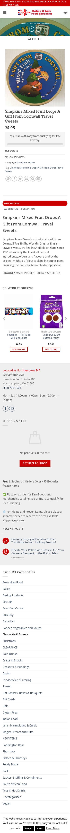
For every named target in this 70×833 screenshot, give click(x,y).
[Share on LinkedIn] (39, 178)
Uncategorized (12, 797)
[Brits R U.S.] (35, 12)
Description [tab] (11, 203)
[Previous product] (38, 29)
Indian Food (10, 719)
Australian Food (13, 582)
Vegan (7, 803)
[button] (5, 12)
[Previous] (4, 325)
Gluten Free (10, 712)
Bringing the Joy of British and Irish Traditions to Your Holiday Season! (33, 541)
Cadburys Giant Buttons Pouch (51, 336)
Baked (6, 589)
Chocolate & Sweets (39, 23)
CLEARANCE (10, 647)
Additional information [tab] (19, 208)
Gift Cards (9, 699)
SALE (6, 771)
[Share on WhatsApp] (8, 178)
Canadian (9, 621)
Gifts (5, 706)
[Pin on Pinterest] (33, 178)
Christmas (9, 641)
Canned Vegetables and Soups (22, 628)
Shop (23, 23)
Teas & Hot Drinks (14, 790)
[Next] (66, 325)
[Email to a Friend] (26, 178)
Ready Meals (11, 764)
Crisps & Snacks (13, 660)
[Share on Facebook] (14, 178)
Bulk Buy (8, 615)
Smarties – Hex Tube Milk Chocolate (18, 336)
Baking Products (13, 595)
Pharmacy (9, 751)
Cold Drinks (10, 654)
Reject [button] (40, 828)
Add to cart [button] (18, 349)
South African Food (15, 784)
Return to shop (35, 463)
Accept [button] (28, 828)
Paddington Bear (13, 745)
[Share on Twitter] (20, 178)
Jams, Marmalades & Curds (20, 725)
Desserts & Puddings (16, 667)
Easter (7, 673)
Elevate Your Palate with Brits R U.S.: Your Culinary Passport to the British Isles (37, 552)
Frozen (7, 686)
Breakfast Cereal (13, 608)
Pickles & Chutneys (15, 758)
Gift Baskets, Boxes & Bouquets (22, 693)
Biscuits (7, 602)
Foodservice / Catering (17, 680)
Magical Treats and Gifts (18, 732)
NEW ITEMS (10, 738)
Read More (52, 828)
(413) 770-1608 (12, 388)
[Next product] (31, 29)
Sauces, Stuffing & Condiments (22, 777)
